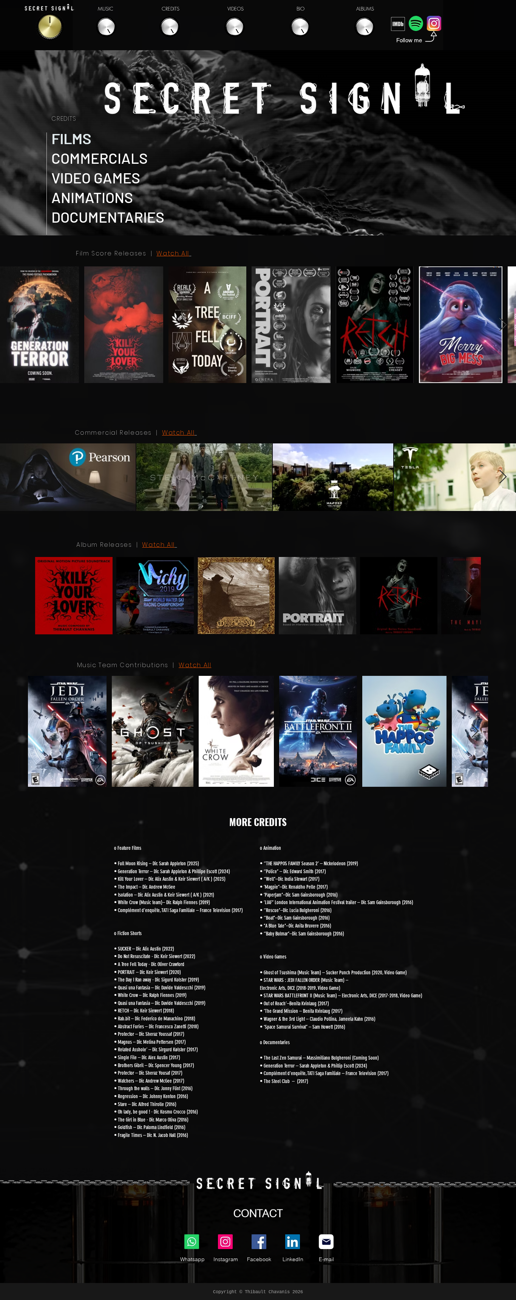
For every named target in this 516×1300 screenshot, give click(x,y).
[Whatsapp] (191, 1241)
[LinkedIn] (292, 1241)
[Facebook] (259, 1241)
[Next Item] (503, 324)
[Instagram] (225, 1241)
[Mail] (326, 1241)
